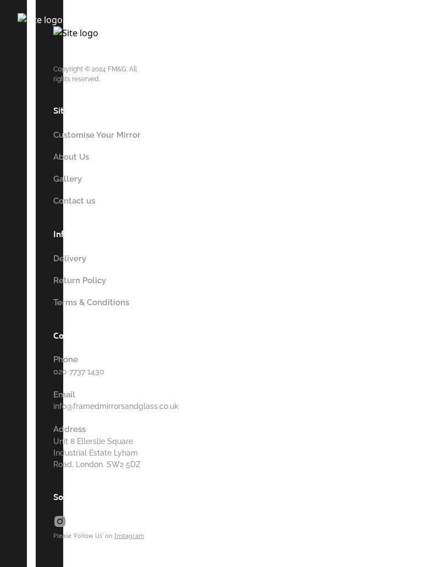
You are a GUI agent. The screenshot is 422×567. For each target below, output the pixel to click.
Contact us (74, 201)
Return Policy (79, 280)
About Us (71, 157)
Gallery (67, 179)
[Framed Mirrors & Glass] (93, 25)
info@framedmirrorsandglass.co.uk (116, 406)
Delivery (69, 258)
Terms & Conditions (91, 302)
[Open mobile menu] (220, 30)
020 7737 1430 (78, 371)
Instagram (129, 535)
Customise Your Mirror (97, 135)
